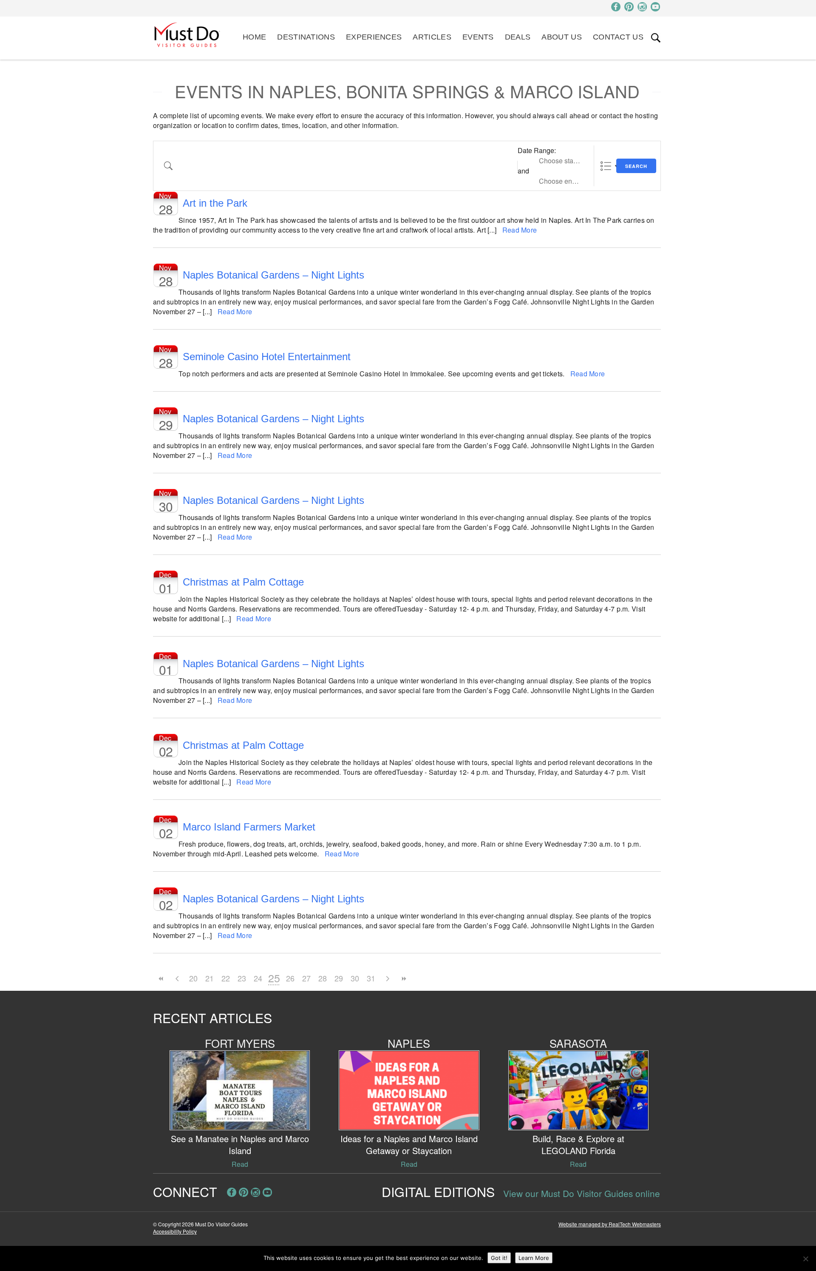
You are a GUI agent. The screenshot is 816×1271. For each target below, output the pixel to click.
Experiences (374, 37)
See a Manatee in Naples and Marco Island (240, 1144)
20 (193, 978)
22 (225, 978)
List (606, 166)
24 (258, 978)
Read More (519, 230)
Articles (432, 37)
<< (161, 978)
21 (209, 978)
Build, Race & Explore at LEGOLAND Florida (578, 1144)
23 (242, 978)
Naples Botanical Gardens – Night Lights (273, 275)
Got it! (499, 1257)
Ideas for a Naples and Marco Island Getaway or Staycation (409, 1144)
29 (338, 978)
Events (478, 37)
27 (306, 978)
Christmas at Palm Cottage (243, 582)
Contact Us (618, 37)
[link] (656, 38)
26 (290, 978)
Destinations (306, 37)
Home (254, 37)
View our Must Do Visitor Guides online (581, 1193)
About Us (561, 37)
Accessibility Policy (175, 1231)
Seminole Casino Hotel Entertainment (267, 356)
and (523, 171)
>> (403, 978)
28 (322, 978)
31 (371, 978)
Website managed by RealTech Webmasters (609, 1224)
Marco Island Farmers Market (249, 827)
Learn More (533, 1257)
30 (355, 978)
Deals (518, 37)
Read (240, 1164)
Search (636, 166)
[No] (805, 1258)
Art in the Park (215, 203)
